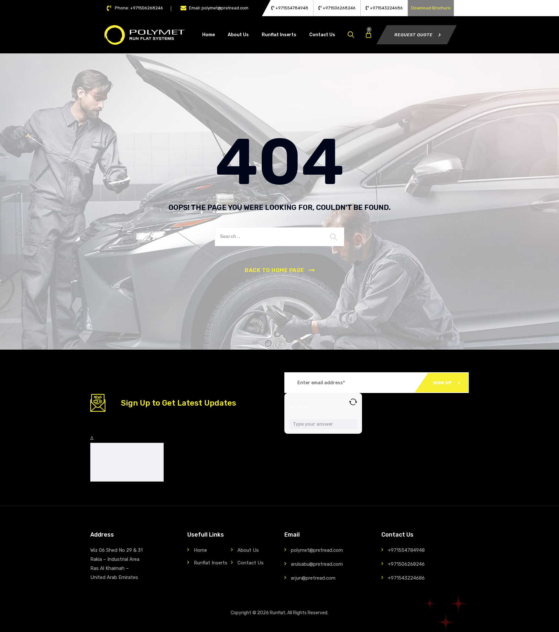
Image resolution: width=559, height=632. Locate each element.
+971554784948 (291, 7)
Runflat (277, 613)
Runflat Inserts (279, 35)
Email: (218, 7)
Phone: (139, 7)
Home (208, 35)
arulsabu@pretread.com (317, 564)
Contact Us (322, 35)
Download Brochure (431, 7)
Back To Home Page (274, 270)
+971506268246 (339, 7)
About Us (238, 35)
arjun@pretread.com (313, 578)
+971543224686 (386, 7)
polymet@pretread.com (317, 550)
